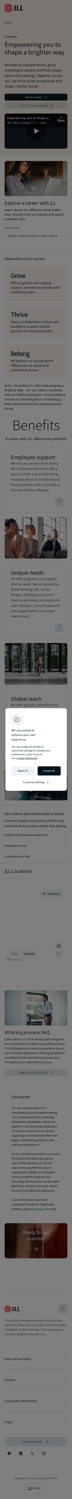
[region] (36, 749)
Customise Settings (36, 782)
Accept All (49, 771)
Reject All (23, 771)
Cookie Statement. (27, 758)
